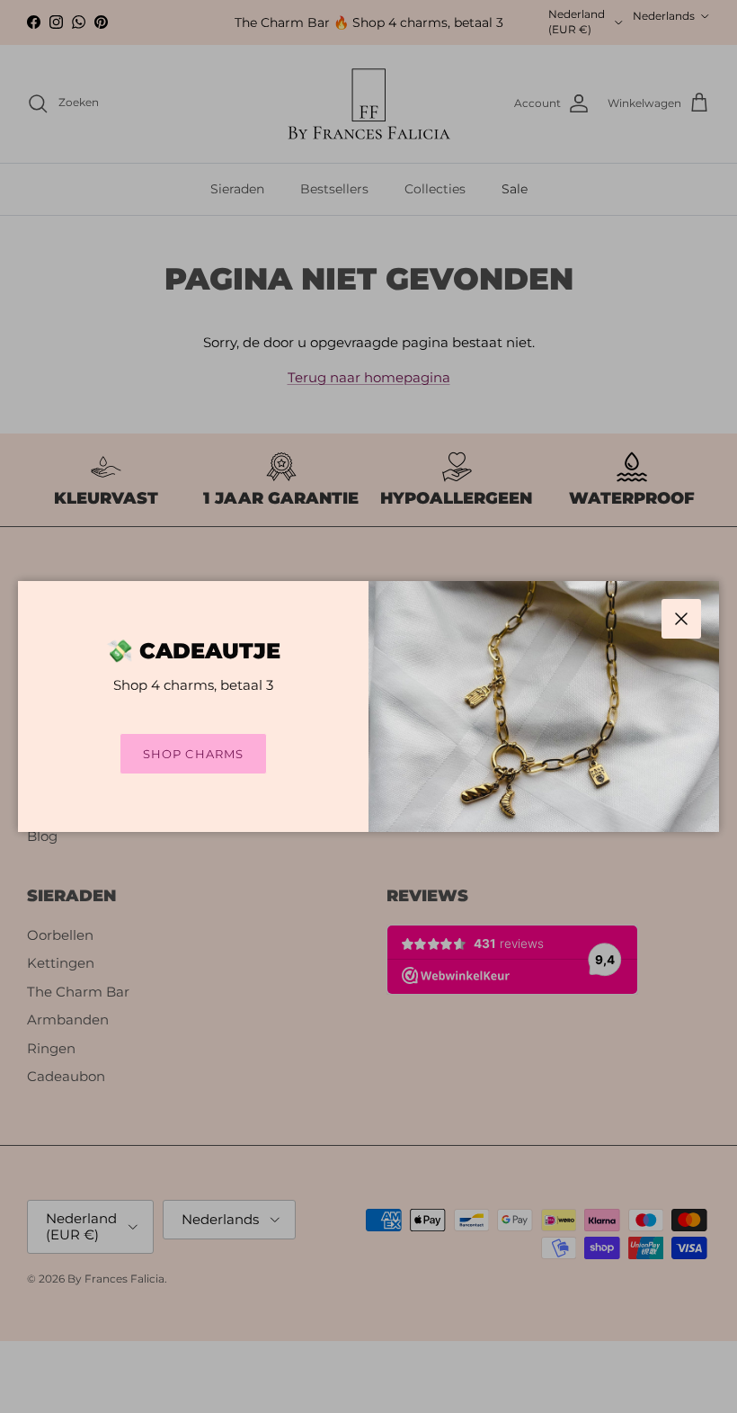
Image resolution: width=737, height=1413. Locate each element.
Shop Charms (193, 754)
